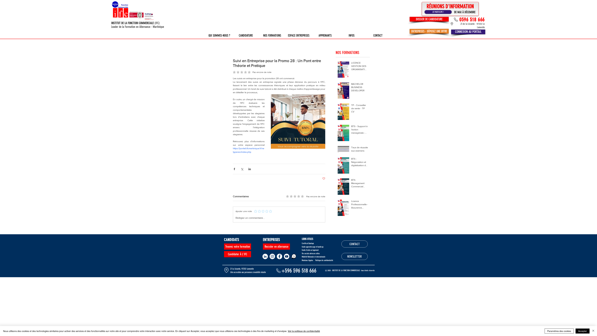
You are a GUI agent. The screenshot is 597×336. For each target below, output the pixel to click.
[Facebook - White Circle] (279, 256)
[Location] (226, 270)
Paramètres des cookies (559, 331)
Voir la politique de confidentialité (304, 331)
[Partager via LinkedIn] (249, 169)
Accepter (582, 331)
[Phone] (278, 271)
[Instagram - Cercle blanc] (272, 256)
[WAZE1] (293, 256)
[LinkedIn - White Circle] (265, 256)
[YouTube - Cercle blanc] (286, 256)
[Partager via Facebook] (234, 169)
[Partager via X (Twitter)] (242, 169)
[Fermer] (593, 331)
